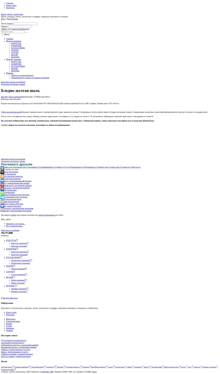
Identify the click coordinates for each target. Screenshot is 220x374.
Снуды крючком (19, 274)
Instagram (10, 328)
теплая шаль (121, 367)
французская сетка (172, 367)
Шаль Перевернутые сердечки (14, 197)
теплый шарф (157, 367)
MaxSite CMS (48, 372)
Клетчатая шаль (8, 192)
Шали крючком (15, 97)
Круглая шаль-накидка (11, 179)
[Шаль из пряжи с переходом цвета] (17, 354)
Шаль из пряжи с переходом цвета (16, 356)
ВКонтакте (11, 319)
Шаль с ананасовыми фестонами (15, 183)
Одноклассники (13, 321)
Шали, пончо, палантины (12, 14)
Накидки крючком (20, 252)
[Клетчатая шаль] (9, 190)
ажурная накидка (74, 367)
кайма (130, 367)
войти (13, 215)
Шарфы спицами (19, 291)
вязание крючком (23, 367)
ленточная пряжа (8, 370)
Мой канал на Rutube (10, 230)
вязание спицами (210, 367)
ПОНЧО (10, 266)
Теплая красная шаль (10, 201)
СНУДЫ (10, 272)
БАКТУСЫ (12, 240)
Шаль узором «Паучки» (11, 206)
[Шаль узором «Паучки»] (12, 204)
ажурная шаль (8, 367)
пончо (111, 367)
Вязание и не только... (15, 224)
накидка (198, 367)
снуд (190, 367)
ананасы (87, 367)
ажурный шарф (38, 367)
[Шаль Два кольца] (9, 172)
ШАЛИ (4, 97)
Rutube (9, 324)
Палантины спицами (20, 263)
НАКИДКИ (12, 249)
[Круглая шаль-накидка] (12, 176)
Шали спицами (18, 283)
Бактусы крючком (19, 243)
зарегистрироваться (20, 29)
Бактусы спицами (19, 246)
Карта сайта (11, 312)
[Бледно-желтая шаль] (11, 112)
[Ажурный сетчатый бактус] (13, 340)
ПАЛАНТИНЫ (14, 257)
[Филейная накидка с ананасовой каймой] (19, 345)
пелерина (138, 367)
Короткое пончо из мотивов (13, 82)
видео (184, 367)
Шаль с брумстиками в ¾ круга (14, 352)
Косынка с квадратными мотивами (16, 211)
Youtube (9, 330)
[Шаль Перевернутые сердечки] (15, 195)
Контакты (10, 315)
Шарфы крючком (20, 289)
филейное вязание (99, 367)
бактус (147, 367)
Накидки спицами (19, 255)
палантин (51, 367)
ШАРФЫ (11, 286)
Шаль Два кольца (8, 174)
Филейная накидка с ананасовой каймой (18, 347)
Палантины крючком (21, 260)
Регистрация (12, 19)
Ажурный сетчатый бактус (12, 343)
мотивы (61, 367)
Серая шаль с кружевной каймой (15, 188)
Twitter (9, 326)
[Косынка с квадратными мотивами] (17, 208)
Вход (3, 19)
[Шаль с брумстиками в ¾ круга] (15, 350)
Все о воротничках (14, 226)
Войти (4, 29)
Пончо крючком (19, 269)
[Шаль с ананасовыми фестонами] (16, 181)
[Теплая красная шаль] (11, 199)
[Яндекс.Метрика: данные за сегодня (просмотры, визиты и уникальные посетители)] (9, 298)
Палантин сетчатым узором (13, 84)
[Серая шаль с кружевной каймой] (16, 185)
